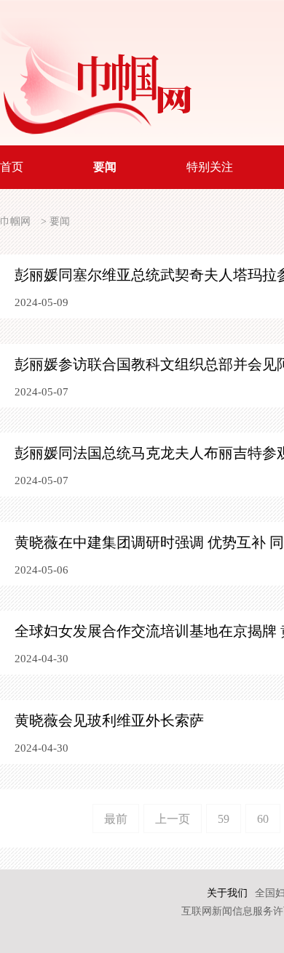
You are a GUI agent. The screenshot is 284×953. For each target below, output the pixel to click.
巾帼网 (15, 221)
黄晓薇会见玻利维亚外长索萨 (109, 720)
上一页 (172, 819)
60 (263, 819)
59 (223, 819)
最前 (115, 819)
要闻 (60, 221)
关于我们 (227, 893)
